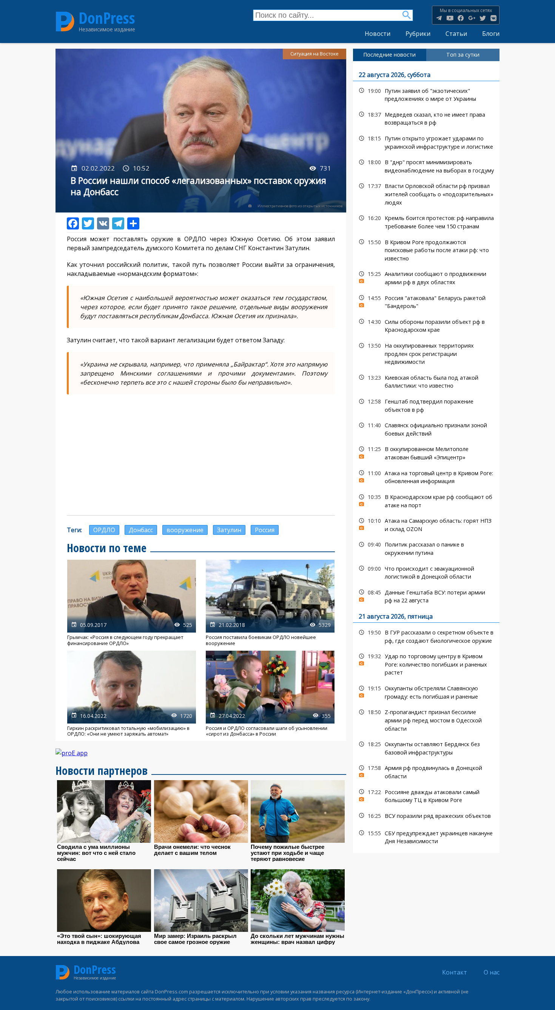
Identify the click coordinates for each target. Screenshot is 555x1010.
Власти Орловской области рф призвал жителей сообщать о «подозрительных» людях (426, 193)
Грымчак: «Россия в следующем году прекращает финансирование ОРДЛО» (131, 603)
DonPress (107, 18)
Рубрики (417, 33)
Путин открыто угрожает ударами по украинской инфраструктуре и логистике (426, 141)
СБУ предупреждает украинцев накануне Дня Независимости (426, 836)
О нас (491, 972)
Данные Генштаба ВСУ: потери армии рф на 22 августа (426, 596)
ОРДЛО (104, 530)
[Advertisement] (201, 455)
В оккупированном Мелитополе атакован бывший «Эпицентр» (426, 452)
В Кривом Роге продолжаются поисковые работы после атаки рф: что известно (426, 249)
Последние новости (389, 54)
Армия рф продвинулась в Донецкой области (426, 771)
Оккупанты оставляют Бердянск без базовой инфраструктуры (426, 747)
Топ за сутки (462, 54)
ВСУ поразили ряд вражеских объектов (426, 816)
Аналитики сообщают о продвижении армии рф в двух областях (426, 277)
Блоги (490, 33)
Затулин (229, 530)
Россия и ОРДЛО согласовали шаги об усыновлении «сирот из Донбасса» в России (270, 694)
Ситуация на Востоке (314, 54)
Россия (264, 530)
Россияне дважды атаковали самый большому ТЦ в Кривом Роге (426, 795)
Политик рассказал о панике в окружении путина (426, 548)
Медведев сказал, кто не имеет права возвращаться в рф (426, 118)
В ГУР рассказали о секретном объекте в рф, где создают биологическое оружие (426, 636)
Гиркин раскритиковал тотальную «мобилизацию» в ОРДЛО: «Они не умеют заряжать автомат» (131, 694)
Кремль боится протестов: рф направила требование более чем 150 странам (426, 221)
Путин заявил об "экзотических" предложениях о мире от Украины (426, 94)
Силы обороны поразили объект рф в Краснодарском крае (426, 325)
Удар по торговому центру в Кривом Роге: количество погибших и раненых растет (426, 663)
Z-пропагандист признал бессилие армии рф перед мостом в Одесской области (426, 719)
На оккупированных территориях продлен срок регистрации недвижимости (426, 353)
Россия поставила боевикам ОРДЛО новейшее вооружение (270, 603)
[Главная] (65, 21)
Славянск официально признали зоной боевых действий (426, 428)
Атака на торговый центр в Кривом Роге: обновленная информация (426, 476)
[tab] (389, 55)
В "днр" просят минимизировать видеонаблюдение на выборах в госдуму (426, 165)
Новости (377, 33)
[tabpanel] (426, 457)
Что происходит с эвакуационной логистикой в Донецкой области (426, 572)
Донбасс (141, 530)
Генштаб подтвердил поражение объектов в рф (426, 405)
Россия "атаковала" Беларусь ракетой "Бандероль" (426, 301)
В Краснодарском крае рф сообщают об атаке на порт (426, 500)
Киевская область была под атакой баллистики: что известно (426, 381)
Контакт (454, 972)
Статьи (456, 33)
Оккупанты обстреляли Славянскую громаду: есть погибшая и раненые (426, 691)
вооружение (185, 530)
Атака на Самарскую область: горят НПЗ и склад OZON (426, 524)
